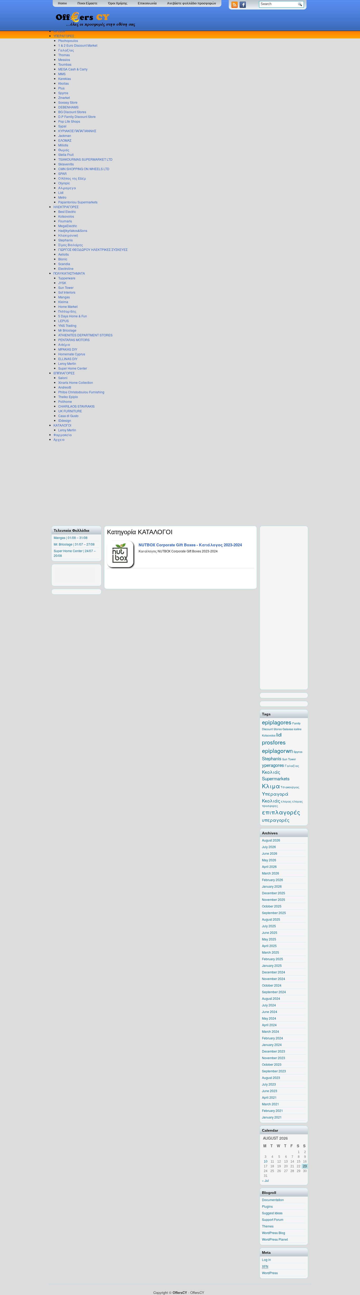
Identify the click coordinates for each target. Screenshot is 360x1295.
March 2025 (270, 952)
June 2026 (269, 853)
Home (62, 3)
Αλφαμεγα (67, 187)
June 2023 (269, 1090)
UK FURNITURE (70, 411)
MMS (62, 73)
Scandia (64, 263)
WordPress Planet (275, 1239)
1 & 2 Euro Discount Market (77, 45)
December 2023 (273, 1051)
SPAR (62, 173)
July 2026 (269, 846)
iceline (297, 729)
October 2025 (271, 906)
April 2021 (269, 1097)
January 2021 (272, 1117)
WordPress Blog (273, 1232)
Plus (61, 88)
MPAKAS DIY (67, 349)
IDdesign (64, 420)
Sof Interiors (66, 292)
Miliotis (63, 145)
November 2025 (273, 899)
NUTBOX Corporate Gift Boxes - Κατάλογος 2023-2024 (190, 545)
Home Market (67, 306)
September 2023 (274, 1071)
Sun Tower (66, 287)
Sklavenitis (66, 164)
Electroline (66, 268)
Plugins (267, 1206)
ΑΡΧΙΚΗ (59, 31)
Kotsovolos (66, 216)
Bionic (62, 259)
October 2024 (271, 985)
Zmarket (64, 97)
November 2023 (273, 1057)
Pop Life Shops (69, 121)
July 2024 (269, 1005)
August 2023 (271, 1077)
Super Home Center (72, 368)
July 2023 (269, 1084)
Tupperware (66, 278)
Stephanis (65, 240)
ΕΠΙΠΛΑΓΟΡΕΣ (64, 373)
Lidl (61, 192)
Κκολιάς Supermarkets (276, 775)
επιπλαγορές (281, 812)
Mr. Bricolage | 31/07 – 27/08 (74, 544)
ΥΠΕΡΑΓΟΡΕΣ (63, 36)
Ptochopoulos (68, 40)
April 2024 (269, 1024)
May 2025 (269, 939)
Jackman (64, 135)
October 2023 (271, 1064)
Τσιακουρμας (290, 787)
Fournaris (65, 221)
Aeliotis (63, 254)
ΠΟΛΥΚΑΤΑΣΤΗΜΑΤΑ (69, 273)
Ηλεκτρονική (68, 235)
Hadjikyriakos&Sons (72, 230)
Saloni (62, 377)
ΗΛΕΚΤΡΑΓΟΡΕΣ (66, 206)
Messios (64, 59)
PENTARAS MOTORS (74, 339)
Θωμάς (63, 149)
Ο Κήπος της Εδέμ (72, 178)
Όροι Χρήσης (117, 3)
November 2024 (273, 978)
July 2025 (269, 926)
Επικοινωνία (147, 3)
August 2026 (271, 840)
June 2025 (269, 932)
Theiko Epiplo (68, 396)
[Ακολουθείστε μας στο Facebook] (243, 6)
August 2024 (271, 998)
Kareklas (64, 78)
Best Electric (67, 211)
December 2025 (273, 893)
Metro (62, 197)
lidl (279, 734)
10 (265, 1161)
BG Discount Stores (72, 111)
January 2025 (272, 965)
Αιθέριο (64, 344)
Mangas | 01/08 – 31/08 (70, 537)
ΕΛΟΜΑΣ (64, 140)
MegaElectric (67, 225)
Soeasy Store (67, 102)
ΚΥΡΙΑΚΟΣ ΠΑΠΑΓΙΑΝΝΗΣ (77, 130)
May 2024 (269, 1018)
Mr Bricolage (67, 330)
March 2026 (270, 873)
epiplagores (276, 722)
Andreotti (64, 387)
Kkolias (63, 83)
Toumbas (64, 64)
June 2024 (269, 1011)
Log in (266, 1259)
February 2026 (272, 879)
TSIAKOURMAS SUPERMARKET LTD (85, 159)
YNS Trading (67, 325)
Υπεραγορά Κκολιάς (275, 797)
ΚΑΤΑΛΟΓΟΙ (62, 425)
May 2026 (269, 860)
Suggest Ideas (272, 1213)
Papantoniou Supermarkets (78, 202)
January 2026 (272, 886)
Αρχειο (59, 439)
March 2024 (270, 1031)
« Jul (265, 1180)
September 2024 (274, 992)
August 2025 (271, 919)
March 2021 (270, 1104)
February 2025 (272, 959)
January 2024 (272, 1044)
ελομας (286, 801)
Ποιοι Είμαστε (87, 3)
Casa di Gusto (68, 415)
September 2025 (274, 912)
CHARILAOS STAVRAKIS (76, 406)
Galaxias (288, 729)
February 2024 (272, 1038)
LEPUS (63, 320)
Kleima (63, 301)
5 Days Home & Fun (72, 316)
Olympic (64, 183)
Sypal (62, 126)
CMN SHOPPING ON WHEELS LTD (83, 168)
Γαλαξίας (66, 50)
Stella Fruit (66, 154)
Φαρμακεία (62, 434)
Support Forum (272, 1219)
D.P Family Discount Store (77, 116)
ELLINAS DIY (67, 358)
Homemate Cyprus (71, 354)
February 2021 (272, 1110)
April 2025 (269, 945)
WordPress (270, 1272)
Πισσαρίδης (67, 311)
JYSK (62, 282)
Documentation (273, 1199)
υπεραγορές (275, 819)
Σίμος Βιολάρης (70, 244)
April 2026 (269, 866)
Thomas (64, 54)
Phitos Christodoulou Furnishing (81, 392)
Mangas (64, 297)
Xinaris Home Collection (75, 382)
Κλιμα (271, 786)
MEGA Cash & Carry (72, 69)
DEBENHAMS (68, 107)
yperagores (273, 765)
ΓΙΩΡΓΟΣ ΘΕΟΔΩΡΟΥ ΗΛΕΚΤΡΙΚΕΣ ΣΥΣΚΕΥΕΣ (93, 249)
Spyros (63, 92)
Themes (268, 1226)
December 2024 (273, 972)
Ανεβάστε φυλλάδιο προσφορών (191, 3)
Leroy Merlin (67, 363)
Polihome (65, 401)
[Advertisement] (179, 483)
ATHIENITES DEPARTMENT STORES (85, 335)
